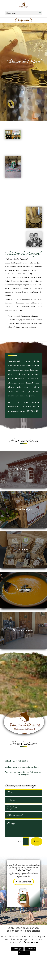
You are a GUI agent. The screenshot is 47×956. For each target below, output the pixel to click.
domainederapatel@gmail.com (24, 767)
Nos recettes (23, 589)
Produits (23, 549)
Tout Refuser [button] (30, 949)
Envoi (36, 841)
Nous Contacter (23, 882)
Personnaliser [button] (24, 953)
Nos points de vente (23, 630)
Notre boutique (23, 509)
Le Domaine (23, 469)
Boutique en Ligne (23, 20)
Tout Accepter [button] (17, 949)
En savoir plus (31, 942)
